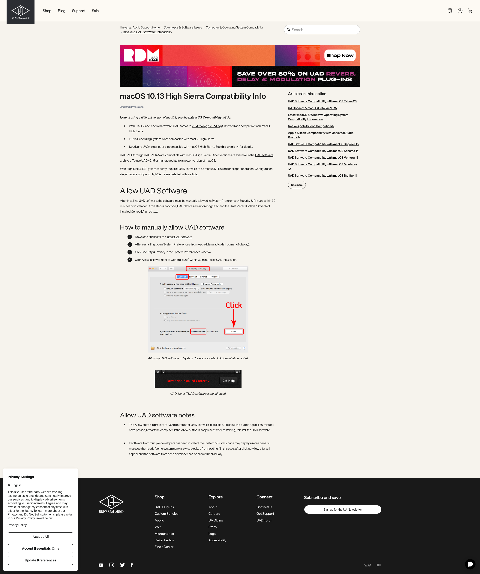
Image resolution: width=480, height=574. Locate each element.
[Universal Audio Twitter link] (122, 565)
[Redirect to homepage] (20, 10)
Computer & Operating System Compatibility (234, 27)
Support (78, 10)
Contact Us (264, 506)
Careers (214, 513)
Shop (47, 10)
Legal (212, 533)
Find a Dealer (164, 546)
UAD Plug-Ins (164, 506)
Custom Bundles (166, 513)
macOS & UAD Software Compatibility (147, 32)
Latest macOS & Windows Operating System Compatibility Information (318, 117)
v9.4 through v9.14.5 (206, 126)
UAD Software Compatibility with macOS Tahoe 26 (322, 101)
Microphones (164, 533)
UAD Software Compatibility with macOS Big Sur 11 (322, 175)
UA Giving (215, 520)
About (212, 506)
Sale (95, 10)
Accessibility (217, 540)
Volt (157, 526)
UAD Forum (264, 520)
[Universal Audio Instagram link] (111, 565)
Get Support (265, 513)
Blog (61, 10)
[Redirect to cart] (470, 11)
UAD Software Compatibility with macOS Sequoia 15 (323, 144)
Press (212, 526)
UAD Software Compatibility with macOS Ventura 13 (323, 157)
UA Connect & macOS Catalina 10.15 (312, 108)
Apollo (159, 520)
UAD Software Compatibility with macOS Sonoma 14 (323, 151)
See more (297, 185)
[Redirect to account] (460, 11)
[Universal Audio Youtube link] (101, 565)
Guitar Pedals (164, 540)
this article (228, 146)
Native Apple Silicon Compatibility (311, 126)
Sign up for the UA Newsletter (343, 509)
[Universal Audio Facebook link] (132, 565)
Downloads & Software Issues (183, 27)
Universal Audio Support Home (140, 27)
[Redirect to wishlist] (450, 11)
